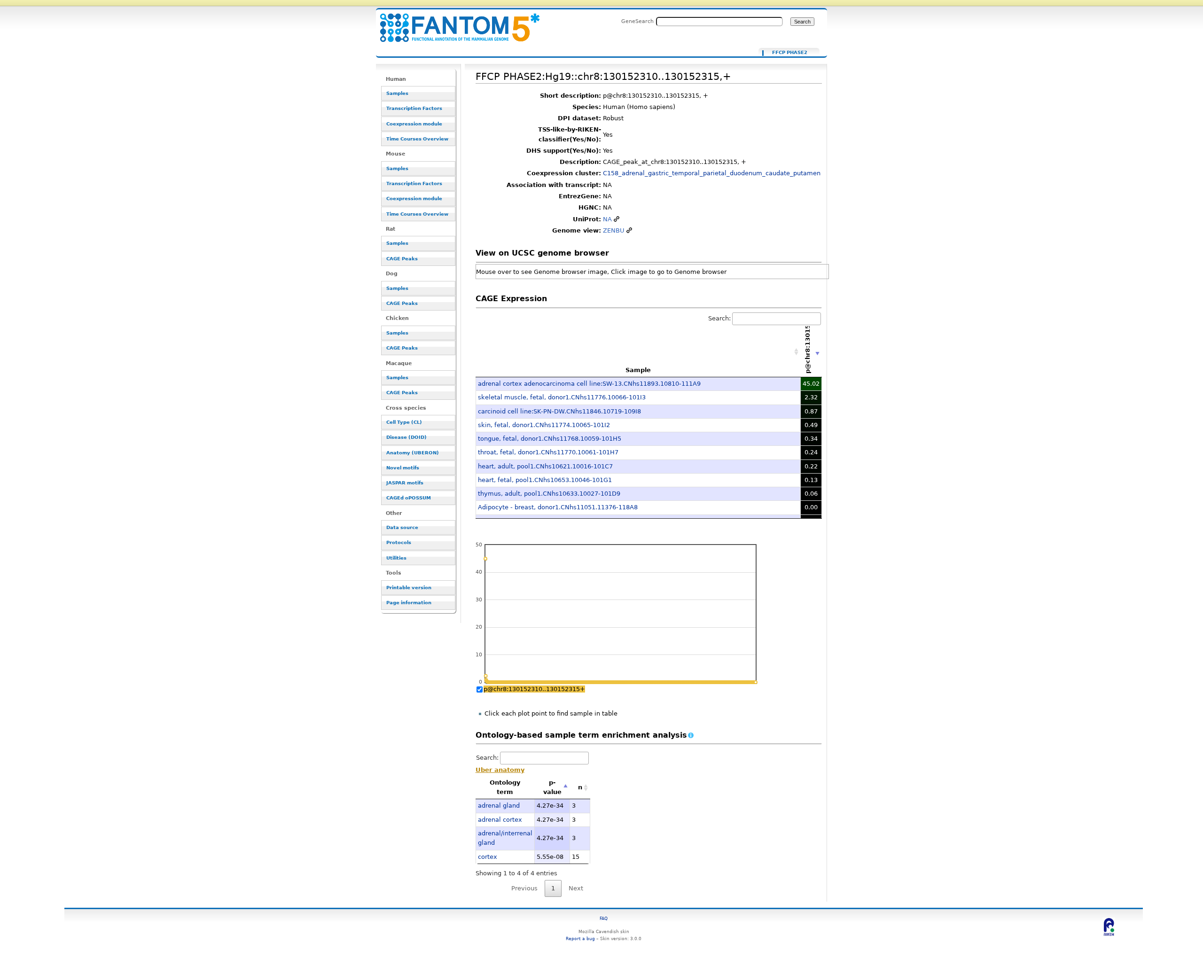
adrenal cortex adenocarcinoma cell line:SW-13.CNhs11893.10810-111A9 (589, 383)
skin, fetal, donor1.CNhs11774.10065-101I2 (544, 424)
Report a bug (580, 938)
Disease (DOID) (406, 437)
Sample (638, 370)
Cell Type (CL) (404, 422)
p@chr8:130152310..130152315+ (534, 689)
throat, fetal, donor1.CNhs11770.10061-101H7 (548, 452)
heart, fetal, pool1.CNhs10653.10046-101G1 (545, 479)
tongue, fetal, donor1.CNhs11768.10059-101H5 (549, 438)
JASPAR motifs (404, 482)
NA (607, 219)
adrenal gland (499, 805)
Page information (408, 602)
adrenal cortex (500, 819)
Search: (719, 318)
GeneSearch (637, 21)
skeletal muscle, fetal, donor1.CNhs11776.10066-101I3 (562, 397)
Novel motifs (402, 467)
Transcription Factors (414, 108)
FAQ (604, 918)
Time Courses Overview (417, 138)
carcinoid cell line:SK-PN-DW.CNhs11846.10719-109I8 (559, 411)
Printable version (408, 587)
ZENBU (614, 230)
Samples (397, 93)
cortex (487, 856)
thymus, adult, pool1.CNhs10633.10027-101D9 (549, 493)
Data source (402, 527)
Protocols (398, 542)
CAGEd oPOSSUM (408, 497)
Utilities (396, 558)
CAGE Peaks (402, 258)
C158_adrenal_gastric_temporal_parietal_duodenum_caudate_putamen (711, 173)
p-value (552, 787)
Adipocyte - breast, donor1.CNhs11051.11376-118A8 (558, 507)
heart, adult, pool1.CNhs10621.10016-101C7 (545, 466)
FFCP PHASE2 (789, 52)
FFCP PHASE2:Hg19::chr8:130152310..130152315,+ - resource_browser (454, 22)
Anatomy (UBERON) (412, 452)
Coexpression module (414, 123)
